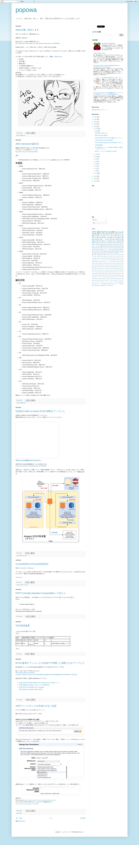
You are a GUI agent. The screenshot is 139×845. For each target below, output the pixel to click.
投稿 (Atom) (22, 821)
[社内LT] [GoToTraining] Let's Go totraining (31, 687)
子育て (95, 254)
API (106, 254)
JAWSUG (111, 234)
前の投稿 (82, 818)
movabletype (100, 275)
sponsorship (108, 251)
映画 (122, 283)
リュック (114, 282)
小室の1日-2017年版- (99, 53)
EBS (111, 256)
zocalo (98, 280)
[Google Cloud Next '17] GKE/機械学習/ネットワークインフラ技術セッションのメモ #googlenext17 (108, 93)
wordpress (97, 239)
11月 (96, 131)
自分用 (101, 254)
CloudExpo (101, 242)
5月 (96, 166)
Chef (93, 256)
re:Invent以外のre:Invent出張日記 (32, 564)
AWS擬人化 (22, 135)
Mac (120, 242)
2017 (95, 117)
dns (100, 270)
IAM (21, 813)
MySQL (94, 241)
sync (110, 278)
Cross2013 (112, 247)
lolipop (93, 275)
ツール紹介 (105, 239)
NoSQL (100, 261)
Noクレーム (107, 261)
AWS (21, 555)
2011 (95, 178)
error (109, 270)
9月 (96, 156)
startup (120, 251)
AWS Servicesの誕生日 (27, 144)
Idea (100, 237)
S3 (120, 236)
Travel (25, 584)
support (100, 278)
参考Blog (49, 267)
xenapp (115, 278)
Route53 (94, 265)
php (121, 275)
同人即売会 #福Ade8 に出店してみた (112, 77)
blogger (117, 266)
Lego (109, 259)
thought (121, 237)
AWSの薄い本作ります (27, 30)
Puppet (93, 263)
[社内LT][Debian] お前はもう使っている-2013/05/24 (34, 685)
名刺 (122, 282)
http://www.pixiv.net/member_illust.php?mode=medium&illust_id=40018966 (38, 43)
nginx (106, 275)
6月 (96, 163)
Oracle (120, 261)
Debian (114, 239)
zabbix (120, 278)
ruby (120, 276)
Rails (99, 244)
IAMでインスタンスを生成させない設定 (36, 706)
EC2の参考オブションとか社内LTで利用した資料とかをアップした (50, 663)
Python (93, 244)
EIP (93, 249)
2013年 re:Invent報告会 (23, 460)
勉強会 (103, 246)
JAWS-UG (98, 249)
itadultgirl (94, 273)
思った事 (106, 241)
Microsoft (120, 259)
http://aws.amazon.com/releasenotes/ (27, 151)
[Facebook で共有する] (32, 133)
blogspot (117, 249)
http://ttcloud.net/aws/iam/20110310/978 (27, 804)
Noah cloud (107, 237)
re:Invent (20, 568)
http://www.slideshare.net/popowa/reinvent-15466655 (31, 466)
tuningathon (95, 253)
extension (119, 270)
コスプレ (119, 280)
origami (116, 275)
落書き (94, 242)
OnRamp (114, 261)
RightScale (105, 232)
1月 (96, 173)
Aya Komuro (37, 460)
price (102, 276)
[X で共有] (30, 133)
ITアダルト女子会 (101, 259)
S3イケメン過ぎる (108, 249)
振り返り (114, 241)
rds (106, 276)
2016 (95, 119)
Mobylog (94, 261)
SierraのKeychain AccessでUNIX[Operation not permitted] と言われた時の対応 (106, 66)
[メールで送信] (27, 133)
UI (94, 266)
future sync (94, 271)
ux (100, 253)
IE (119, 258)
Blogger (81, 832)
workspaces (113, 244)
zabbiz (93, 280)
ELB (120, 256)
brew (122, 266)
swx (105, 278)
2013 (95, 126)
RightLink (119, 263)
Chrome (105, 247)
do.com (104, 270)
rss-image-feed (113, 276)
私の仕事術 (100, 285)
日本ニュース (116, 283)
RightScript (105, 244)
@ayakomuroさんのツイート (100, 109)
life (121, 273)
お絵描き (121, 244)
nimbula (111, 275)
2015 (95, 122)
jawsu (112, 273)
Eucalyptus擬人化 (96, 258)
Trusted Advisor (112, 265)
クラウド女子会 (111, 280)
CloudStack (109, 242)
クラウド (121, 253)
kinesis (117, 273)
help (108, 271)
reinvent (25, 555)
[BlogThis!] (28, 133)
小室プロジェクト (97, 283)
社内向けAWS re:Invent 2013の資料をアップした (40, 411)
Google (115, 236)
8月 (96, 159)
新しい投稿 (19, 818)
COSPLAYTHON (96, 247)
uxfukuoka (105, 253)
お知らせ (120, 234)
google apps (102, 271)
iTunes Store (119, 271)
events (113, 270)
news (95, 251)
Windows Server (104, 266)
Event (119, 239)
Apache (120, 246)
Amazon (94, 237)
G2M (103, 258)
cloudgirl (113, 268)
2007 (95, 181)
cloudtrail (120, 268)
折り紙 (108, 246)
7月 (96, 161)
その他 (108, 236)
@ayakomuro (58, 56)
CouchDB (99, 256)
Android (114, 246)
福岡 (120, 241)
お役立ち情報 (113, 253)
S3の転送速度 (23, 625)
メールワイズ (107, 282)
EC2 (116, 256)
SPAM (99, 265)
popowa (26, 9)
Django (105, 256)
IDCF (116, 258)
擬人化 (109, 283)
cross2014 (94, 270)
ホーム (51, 818)
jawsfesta (106, 273)
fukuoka (102, 234)
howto (112, 271)
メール (100, 282)
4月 (96, 168)
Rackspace (100, 263)
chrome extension (105, 268)
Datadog (119, 247)
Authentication (112, 254)
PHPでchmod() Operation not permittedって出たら (41, 593)
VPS (97, 266)
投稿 (95, 220)
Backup (120, 254)
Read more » (19, 577)
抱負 (105, 283)
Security (105, 265)
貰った (106, 285)
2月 (96, 171)
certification (96, 268)
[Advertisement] (104, 200)
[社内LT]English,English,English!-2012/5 (31, 689)
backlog (112, 266)
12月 (96, 128)
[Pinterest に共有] (34, 133)
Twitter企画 (120, 265)
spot (115, 251)
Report (113, 263)
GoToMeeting (110, 258)
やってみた (96, 246)
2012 (95, 176)
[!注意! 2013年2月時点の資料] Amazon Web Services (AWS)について (39, 682)
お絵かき (104, 280)
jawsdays (100, 273)
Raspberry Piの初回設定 (108, 43)
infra (122, 249)
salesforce (94, 278)
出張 (119, 282)
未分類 (94, 285)
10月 (96, 154)
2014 (95, 124)
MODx (113, 259)
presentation (95, 276)
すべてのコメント (99, 223)
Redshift (107, 263)
